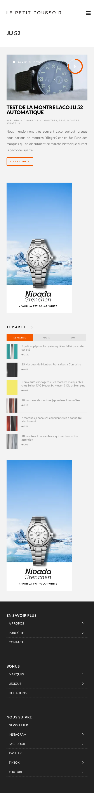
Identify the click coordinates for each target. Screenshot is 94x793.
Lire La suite (20, 161)
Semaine (20, 337)
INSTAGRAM (17, 734)
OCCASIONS (17, 693)
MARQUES (16, 674)
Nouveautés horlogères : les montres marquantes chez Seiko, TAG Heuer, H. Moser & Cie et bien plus (53, 383)
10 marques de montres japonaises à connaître (50, 400)
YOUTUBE (16, 772)
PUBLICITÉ (16, 633)
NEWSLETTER (18, 725)
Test (62, 120)
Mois (46, 337)
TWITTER (15, 753)
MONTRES (50, 120)
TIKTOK (14, 762)
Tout (73, 337)
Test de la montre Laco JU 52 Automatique (45, 109)
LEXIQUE (15, 683)
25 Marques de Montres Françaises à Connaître (51, 364)
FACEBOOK (17, 744)
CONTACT (16, 642)
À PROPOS (16, 623)
